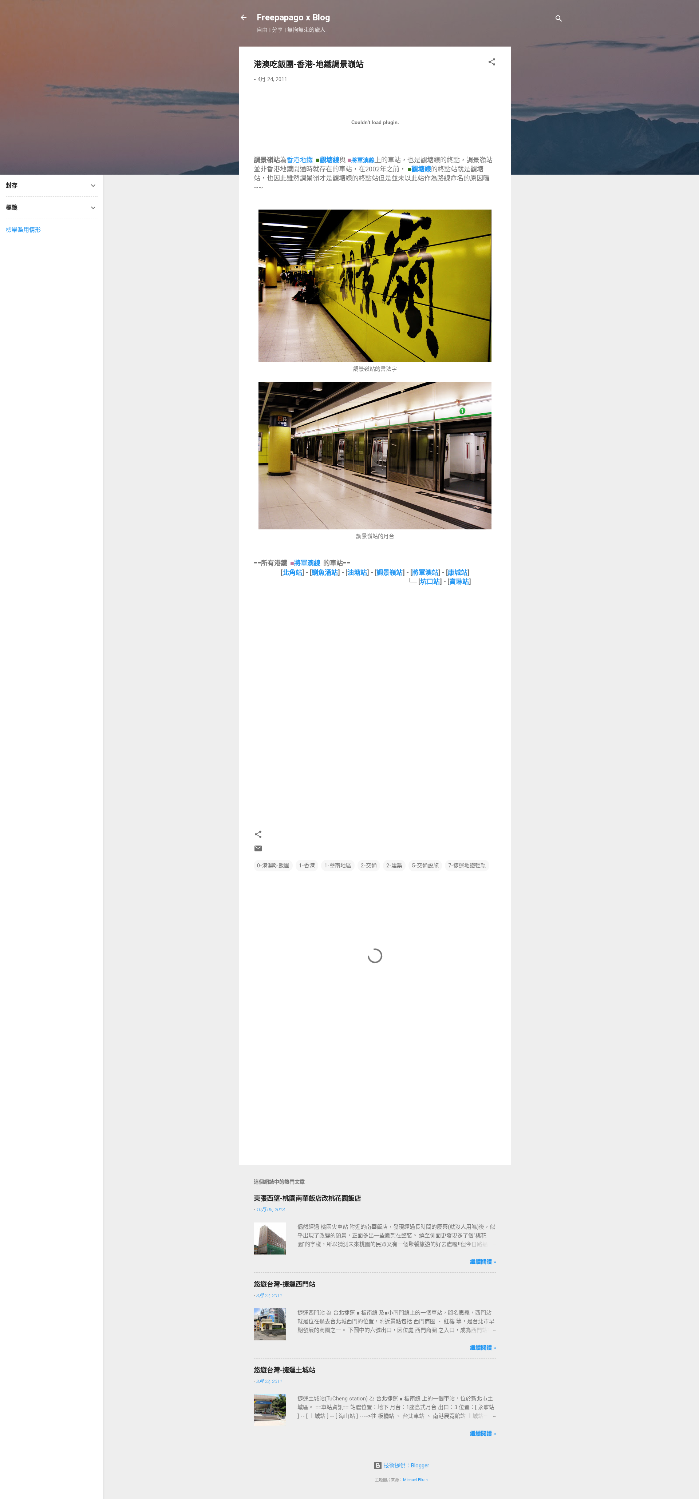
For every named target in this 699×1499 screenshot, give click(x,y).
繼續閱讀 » (483, 1262)
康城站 (457, 572)
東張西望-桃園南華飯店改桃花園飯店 (307, 1198)
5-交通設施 (425, 865)
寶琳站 (459, 581)
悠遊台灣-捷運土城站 (284, 1370)
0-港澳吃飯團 (273, 865)
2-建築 (394, 865)
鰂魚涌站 (325, 572)
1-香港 (307, 865)
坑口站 (430, 581)
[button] (491, 63)
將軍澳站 (425, 572)
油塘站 (357, 572)
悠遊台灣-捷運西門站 (284, 1284)
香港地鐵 (300, 160)
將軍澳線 (363, 160)
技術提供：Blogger (405, 1465)
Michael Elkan (415, 1480)
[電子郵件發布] (258, 851)
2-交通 (369, 865)
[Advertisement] (540, 156)
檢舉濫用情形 (23, 229)
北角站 (292, 572)
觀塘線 (329, 160)
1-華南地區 (337, 865)
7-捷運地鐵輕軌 (467, 865)
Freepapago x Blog (293, 17)
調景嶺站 (389, 572)
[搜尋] (558, 20)
